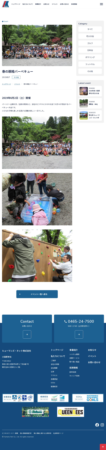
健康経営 (54, 386)
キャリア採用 (74, 376)
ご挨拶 (53, 360)
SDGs (53, 383)
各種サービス (74, 358)
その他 (90, 71)
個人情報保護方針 (26, 433)
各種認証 (54, 379)
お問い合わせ (64, 4)
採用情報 (74, 4)
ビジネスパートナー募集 (10, 433)
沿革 (52, 371)
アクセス (54, 375)
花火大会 (90, 36)
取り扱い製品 (74, 361)
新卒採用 (72, 372)
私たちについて (28, 4)
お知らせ (46, 4)
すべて (90, 29)
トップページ (15, 4)
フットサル (90, 64)
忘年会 (90, 50)
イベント (55, 4)
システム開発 (74, 354)
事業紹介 (38, 4)
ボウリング (90, 57)
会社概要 (54, 368)
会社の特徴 (55, 364)
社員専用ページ (58, 433)
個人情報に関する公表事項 (42, 433)
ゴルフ (90, 43)
